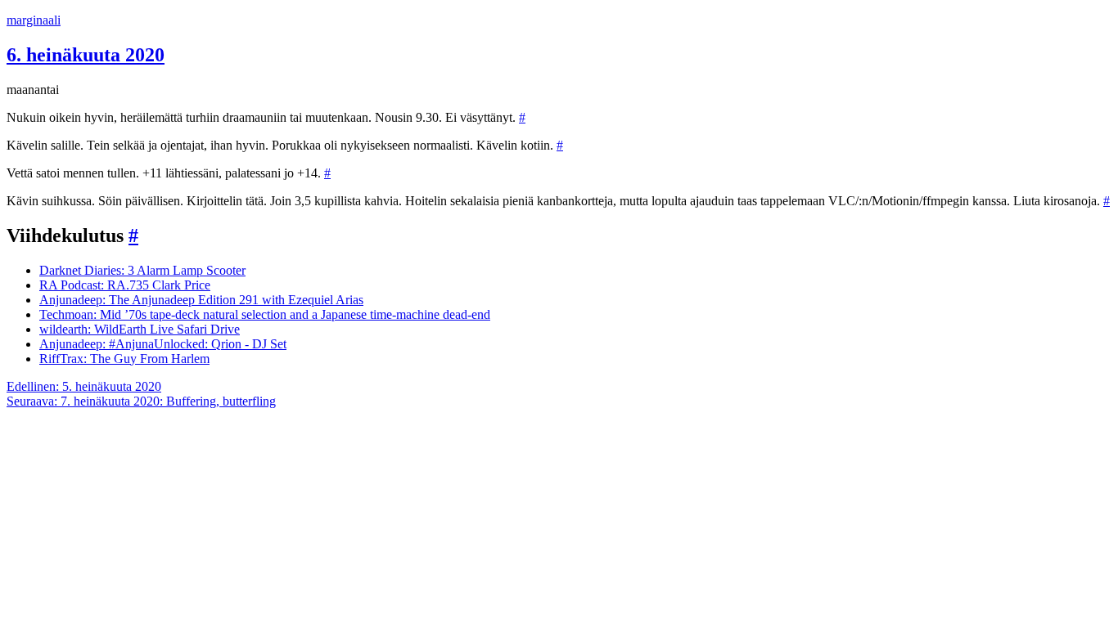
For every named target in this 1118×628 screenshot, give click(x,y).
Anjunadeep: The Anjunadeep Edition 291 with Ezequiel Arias (201, 300)
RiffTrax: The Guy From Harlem (124, 359)
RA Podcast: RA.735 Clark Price (124, 285)
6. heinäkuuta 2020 (86, 54)
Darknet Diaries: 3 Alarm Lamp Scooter (142, 270)
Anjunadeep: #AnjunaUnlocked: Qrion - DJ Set (162, 344)
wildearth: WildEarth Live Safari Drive (139, 329)
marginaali (34, 20)
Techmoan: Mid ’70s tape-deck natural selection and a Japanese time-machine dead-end (264, 314)
